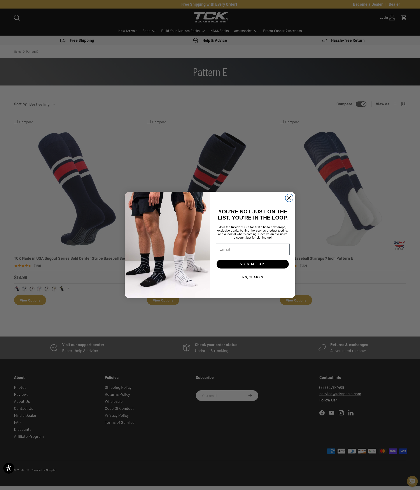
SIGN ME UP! (253, 264)
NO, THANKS (252, 277)
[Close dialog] (289, 198)
